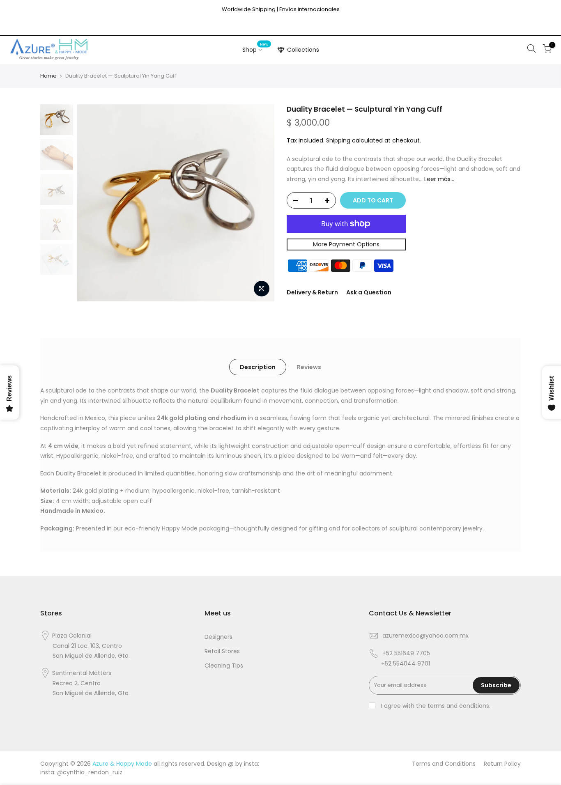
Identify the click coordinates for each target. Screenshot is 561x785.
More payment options (346, 244)
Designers (218, 637)
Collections (303, 50)
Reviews (309, 367)
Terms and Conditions (444, 764)
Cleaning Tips (224, 665)
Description (258, 367)
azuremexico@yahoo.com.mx (425, 635)
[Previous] (91, 203)
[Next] (260, 203)
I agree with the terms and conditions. (434, 706)
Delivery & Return (312, 292)
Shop (255, 48)
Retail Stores (222, 651)
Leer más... (438, 179)
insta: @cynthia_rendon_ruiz (81, 772)
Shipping (338, 140)
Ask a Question (368, 292)
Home (48, 76)
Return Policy (502, 764)
